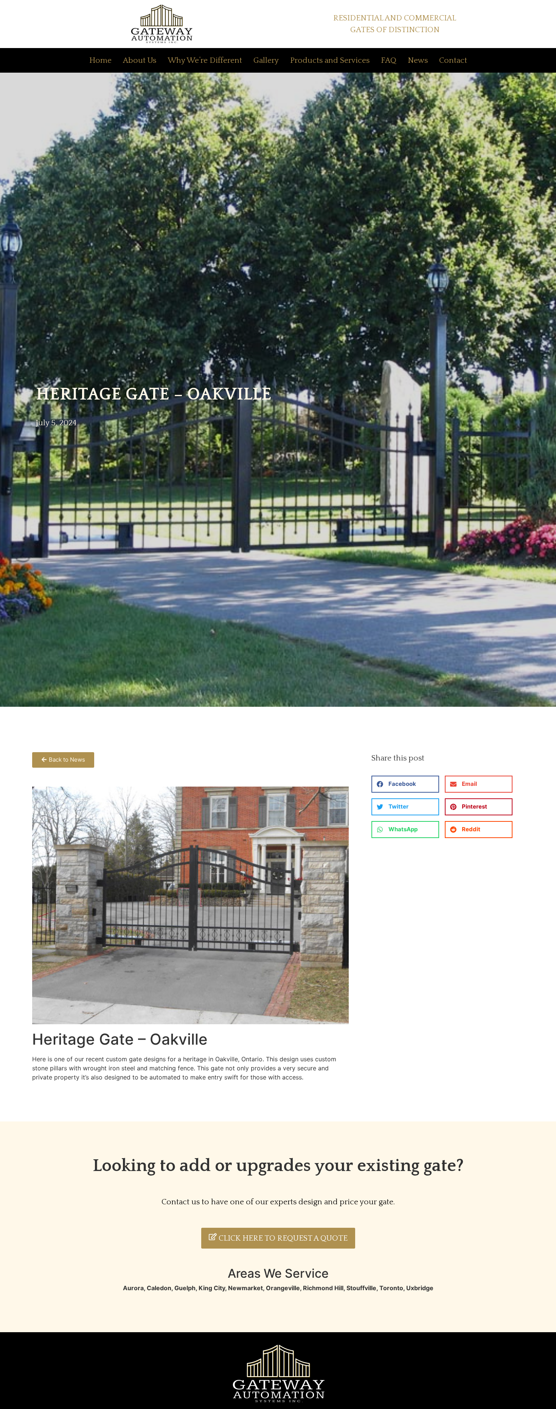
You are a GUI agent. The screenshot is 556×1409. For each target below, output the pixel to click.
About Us (139, 60)
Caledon (159, 1288)
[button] (405, 784)
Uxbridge (419, 1288)
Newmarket (245, 1288)
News (418, 60)
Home (100, 60)
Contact (453, 60)
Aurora (133, 1288)
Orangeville (283, 1288)
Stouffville (361, 1288)
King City (212, 1288)
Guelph (185, 1288)
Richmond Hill (323, 1288)
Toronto (391, 1288)
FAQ (388, 60)
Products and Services (330, 60)
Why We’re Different (205, 60)
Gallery (266, 60)
